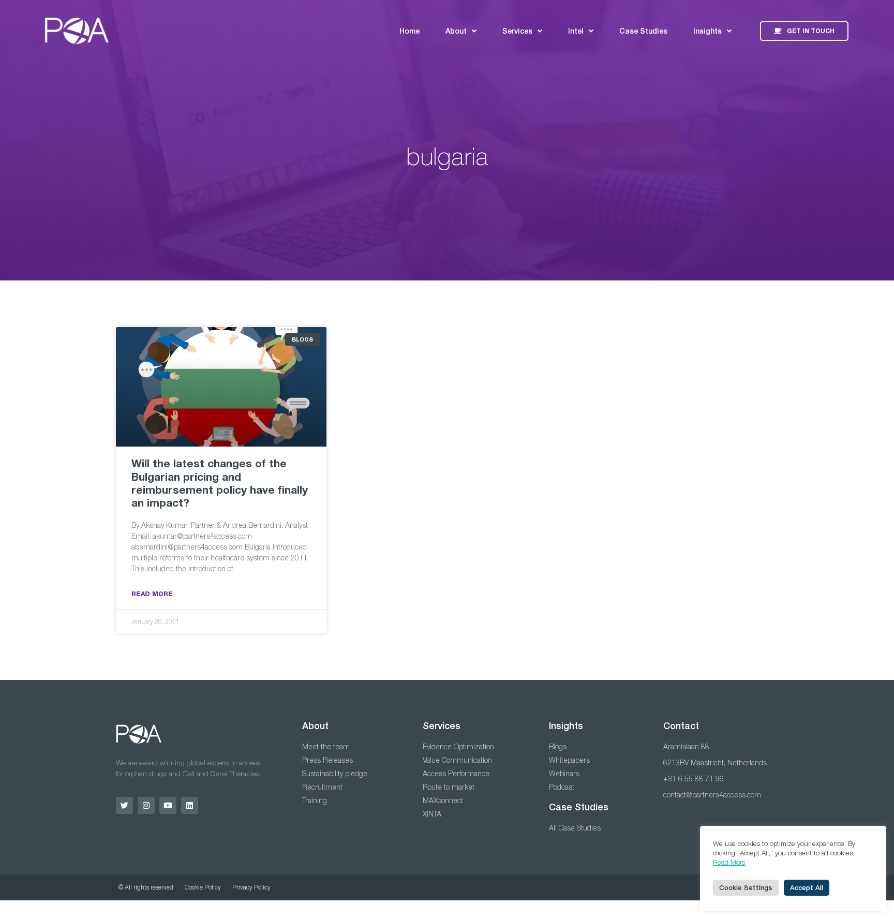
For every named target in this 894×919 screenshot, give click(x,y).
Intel (576, 31)
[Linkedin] (189, 805)
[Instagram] (146, 805)
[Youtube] (167, 805)
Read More (152, 594)
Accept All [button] (806, 888)
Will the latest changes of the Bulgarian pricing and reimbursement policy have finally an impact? (219, 483)
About (456, 31)
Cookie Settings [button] (745, 888)
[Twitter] (124, 805)
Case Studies (643, 31)
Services (517, 31)
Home (409, 31)
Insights (707, 31)
